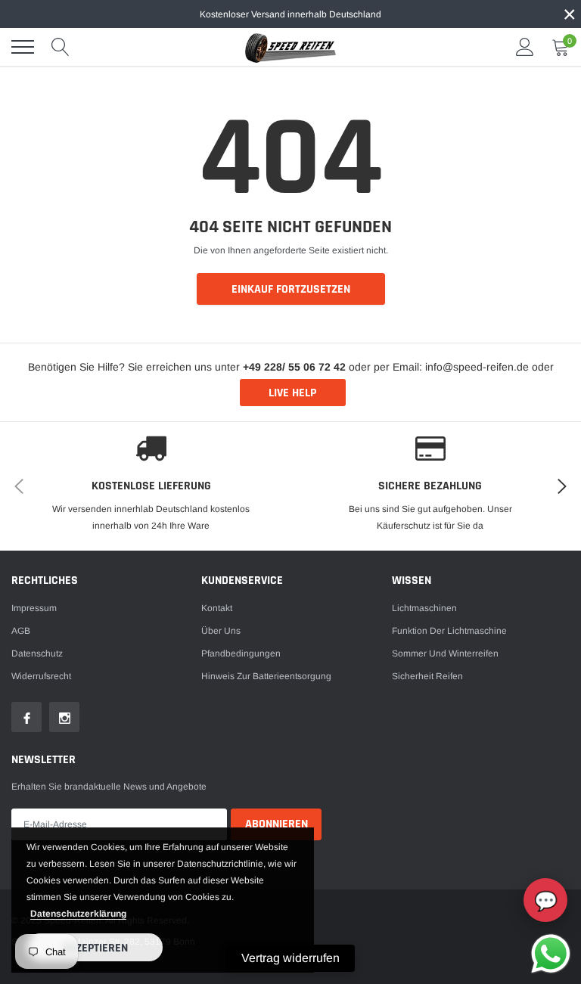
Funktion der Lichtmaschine (449, 630)
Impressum (34, 608)
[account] (525, 47)
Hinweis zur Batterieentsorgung (266, 676)
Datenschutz (37, 653)
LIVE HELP (292, 393)
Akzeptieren (95, 948)
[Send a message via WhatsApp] (550, 953)
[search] (60, 47)
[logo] (290, 47)
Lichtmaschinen (424, 608)
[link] (26, 717)
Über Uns (221, 630)
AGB (20, 630)
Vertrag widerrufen (290, 957)
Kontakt (216, 608)
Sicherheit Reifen (427, 676)
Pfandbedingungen (241, 653)
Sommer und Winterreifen (445, 653)
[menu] (22, 47)
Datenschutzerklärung (78, 913)
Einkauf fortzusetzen (290, 289)
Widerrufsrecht (41, 676)
